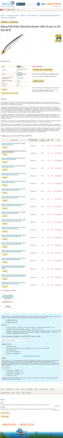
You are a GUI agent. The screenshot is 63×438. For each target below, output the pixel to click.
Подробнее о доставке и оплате (31, 355)
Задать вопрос (5, 416)
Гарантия (52, 389)
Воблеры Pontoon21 (32, 15)
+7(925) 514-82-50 (53, 4)
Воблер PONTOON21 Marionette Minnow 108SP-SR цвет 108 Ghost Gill (14, 144)
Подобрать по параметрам (9, 22)
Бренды (18, 392)
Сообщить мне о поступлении (42, 69)
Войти (18, 9)
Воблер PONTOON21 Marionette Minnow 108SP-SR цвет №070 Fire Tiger (14, 166)
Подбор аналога (38, 81)
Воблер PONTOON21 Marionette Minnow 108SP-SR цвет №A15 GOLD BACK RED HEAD (14, 243)
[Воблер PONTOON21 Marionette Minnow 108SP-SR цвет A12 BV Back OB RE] (12, 57)
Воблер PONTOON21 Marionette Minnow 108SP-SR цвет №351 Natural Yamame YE (14, 189)
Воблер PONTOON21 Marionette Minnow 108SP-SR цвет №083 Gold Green (14, 182)
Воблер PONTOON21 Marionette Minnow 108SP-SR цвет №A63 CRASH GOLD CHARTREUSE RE (14, 275)
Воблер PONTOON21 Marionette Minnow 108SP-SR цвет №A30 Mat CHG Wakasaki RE (14, 259)
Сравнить (4, 89)
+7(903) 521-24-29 (26, 424)
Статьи (13, 392)
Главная (2, 389)
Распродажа (12, 9)
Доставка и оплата (43, 389)
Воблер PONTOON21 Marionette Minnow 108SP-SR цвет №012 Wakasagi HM (14, 158)
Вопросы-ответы (10, 389)
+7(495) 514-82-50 (9, 424)
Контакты (28, 392)
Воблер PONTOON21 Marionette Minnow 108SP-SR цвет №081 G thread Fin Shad (14, 174)
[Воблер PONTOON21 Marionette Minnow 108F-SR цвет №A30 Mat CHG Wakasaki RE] (8, 302)
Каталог (3, 15)
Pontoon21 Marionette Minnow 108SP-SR (21, 74)
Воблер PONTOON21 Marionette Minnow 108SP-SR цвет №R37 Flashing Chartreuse (14, 283)
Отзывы (17, 389)
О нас (23, 392)
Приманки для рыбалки (13, 15)
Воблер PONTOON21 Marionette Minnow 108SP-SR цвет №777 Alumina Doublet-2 (14, 228)
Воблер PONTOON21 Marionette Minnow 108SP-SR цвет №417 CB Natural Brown (14, 197)
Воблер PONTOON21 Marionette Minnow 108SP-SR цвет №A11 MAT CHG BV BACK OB (14, 235)
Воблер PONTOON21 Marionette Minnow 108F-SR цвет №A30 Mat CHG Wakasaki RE (7, 297)
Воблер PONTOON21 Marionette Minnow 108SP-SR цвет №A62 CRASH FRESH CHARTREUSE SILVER (14, 267)
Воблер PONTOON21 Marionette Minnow (49, 15)
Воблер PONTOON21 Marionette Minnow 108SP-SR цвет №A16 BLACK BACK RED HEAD (14, 251)
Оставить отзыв (5, 412)
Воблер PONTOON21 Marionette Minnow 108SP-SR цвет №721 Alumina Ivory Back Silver (14, 220)
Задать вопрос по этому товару (10, 93)
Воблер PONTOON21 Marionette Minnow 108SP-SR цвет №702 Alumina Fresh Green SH (14, 205)
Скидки (35, 389)
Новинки (4, 9)
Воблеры (23, 15)
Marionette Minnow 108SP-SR (8, 17)
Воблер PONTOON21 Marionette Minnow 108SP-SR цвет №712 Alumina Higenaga (14, 212)
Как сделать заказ (5, 392)
